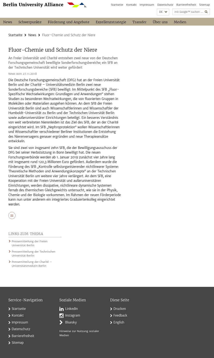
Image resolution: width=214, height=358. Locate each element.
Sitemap (204, 4)
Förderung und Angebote (68, 22)
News (7, 22)
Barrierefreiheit (186, 4)
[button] (163, 12)
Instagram (72, 315)
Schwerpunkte (30, 22)
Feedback (120, 315)
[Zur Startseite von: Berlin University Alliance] (45, 5)
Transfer (139, 22)
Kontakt (131, 4)
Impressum (147, 4)
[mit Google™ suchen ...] (206, 12)
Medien (180, 22)
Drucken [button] (119, 309)
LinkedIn (71, 309)
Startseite (117, 4)
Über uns (160, 22)
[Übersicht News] (11, 216)
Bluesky (71, 322)
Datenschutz (165, 4)
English (118, 322)
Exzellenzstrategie (111, 22)
